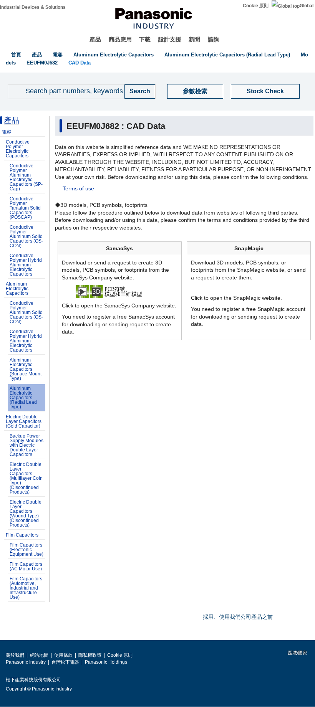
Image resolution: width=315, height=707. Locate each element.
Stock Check (265, 91)
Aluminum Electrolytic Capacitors (113, 55)
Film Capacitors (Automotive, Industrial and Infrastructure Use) (26, 588)
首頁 (16, 55)
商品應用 (120, 39)
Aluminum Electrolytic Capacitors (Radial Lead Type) (227, 55)
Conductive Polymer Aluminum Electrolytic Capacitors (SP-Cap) (26, 177)
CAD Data (79, 63)
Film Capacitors (22, 535)
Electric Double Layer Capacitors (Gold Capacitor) (23, 421)
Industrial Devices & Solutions (33, 7)
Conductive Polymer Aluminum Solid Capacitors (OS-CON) (26, 236)
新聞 (194, 39)
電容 (58, 55)
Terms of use (78, 188)
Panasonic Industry (26, 662)
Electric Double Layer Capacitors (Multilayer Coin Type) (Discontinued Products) (26, 478)
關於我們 (15, 655)
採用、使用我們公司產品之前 (238, 617)
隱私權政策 (89, 655)
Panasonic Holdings (106, 662)
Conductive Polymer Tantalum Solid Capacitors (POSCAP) (25, 208)
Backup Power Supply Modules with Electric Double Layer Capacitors (26, 445)
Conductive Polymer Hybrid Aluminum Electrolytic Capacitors (26, 265)
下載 (145, 39)
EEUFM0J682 (42, 63)
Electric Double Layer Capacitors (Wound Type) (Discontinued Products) (25, 513)
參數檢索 (195, 91)
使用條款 (63, 655)
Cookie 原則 (256, 5)
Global (306, 5)
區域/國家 (297, 653)
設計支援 (169, 39)
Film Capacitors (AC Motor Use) (26, 567)
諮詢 (213, 39)
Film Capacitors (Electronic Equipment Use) (26, 549)
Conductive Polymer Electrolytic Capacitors (18, 149)
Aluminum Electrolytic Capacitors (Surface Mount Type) (25, 369)
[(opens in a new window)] (120, 291)
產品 (95, 39)
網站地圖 (39, 655)
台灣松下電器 (65, 662)
